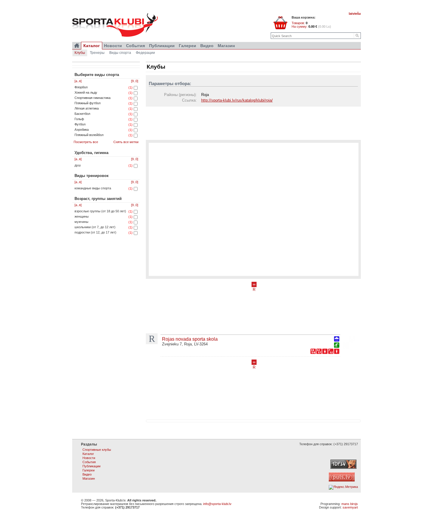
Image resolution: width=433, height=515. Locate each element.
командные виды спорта (93, 188)
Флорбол (81, 87)
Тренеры (97, 53)
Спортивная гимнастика (92, 98)
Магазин (226, 45)
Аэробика (82, 129)
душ (78, 165)
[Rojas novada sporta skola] (349, 343)
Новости (113, 45)
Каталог (91, 45)
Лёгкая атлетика (87, 108)
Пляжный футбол (87, 103)
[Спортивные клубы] (76, 45)
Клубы (80, 53)
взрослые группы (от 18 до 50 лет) (100, 211)
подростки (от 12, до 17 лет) (95, 232)
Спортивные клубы (96, 449)
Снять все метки (125, 142)
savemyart (350, 507)
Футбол (80, 124)
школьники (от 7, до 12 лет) (95, 227)
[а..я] (78, 81)
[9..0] (134, 81)
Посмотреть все (86, 142)
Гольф (79, 119)
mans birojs (349, 504)
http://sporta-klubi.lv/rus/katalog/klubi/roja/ (237, 100)
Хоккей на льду (86, 92)
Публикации (162, 45)
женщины (82, 216)
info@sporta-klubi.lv (217, 504)
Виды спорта (120, 53)
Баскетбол (82, 113)
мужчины (81, 221)
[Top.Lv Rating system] (343, 467)
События (135, 45)
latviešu (355, 13)
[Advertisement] (253, 123)
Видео (207, 45)
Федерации (145, 53)
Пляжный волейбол (89, 135)
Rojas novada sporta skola (190, 339)
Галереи (187, 45)
